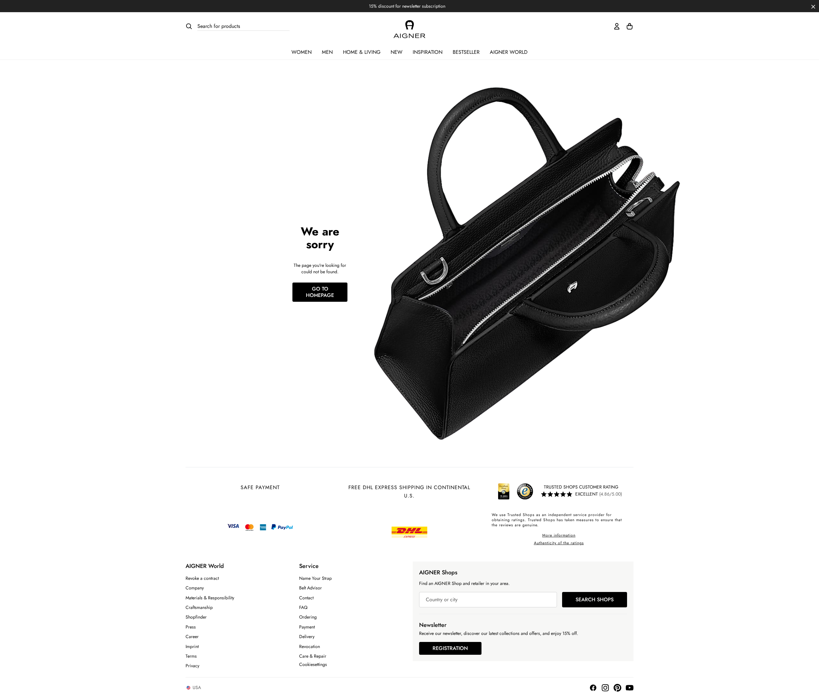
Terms (191, 656)
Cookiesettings (313, 664)
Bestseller (466, 52)
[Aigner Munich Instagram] (605, 688)
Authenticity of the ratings (559, 543)
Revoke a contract (202, 578)
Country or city (441, 599)
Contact (306, 598)
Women (301, 52)
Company (195, 588)
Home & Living (361, 52)
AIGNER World (509, 52)
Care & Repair (312, 656)
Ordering (308, 617)
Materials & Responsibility (210, 598)
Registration (450, 648)
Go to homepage (320, 292)
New (396, 52)
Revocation (309, 646)
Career (192, 636)
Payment (307, 627)
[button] (813, 6)
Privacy (192, 665)
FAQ (303, 607)
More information (559, 535)
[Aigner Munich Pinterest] (617, 688)
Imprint (192, 646)
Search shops (595, 599)
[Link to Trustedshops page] (514, 491)
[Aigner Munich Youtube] (629, 688)
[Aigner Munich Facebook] (593, 688)
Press (191, 627)
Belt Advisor (310, 588)
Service (309, 566)
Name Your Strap (315, 578)
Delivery (306, 636)
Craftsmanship (199, 607)
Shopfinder (196, 617)
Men (327, 52)
